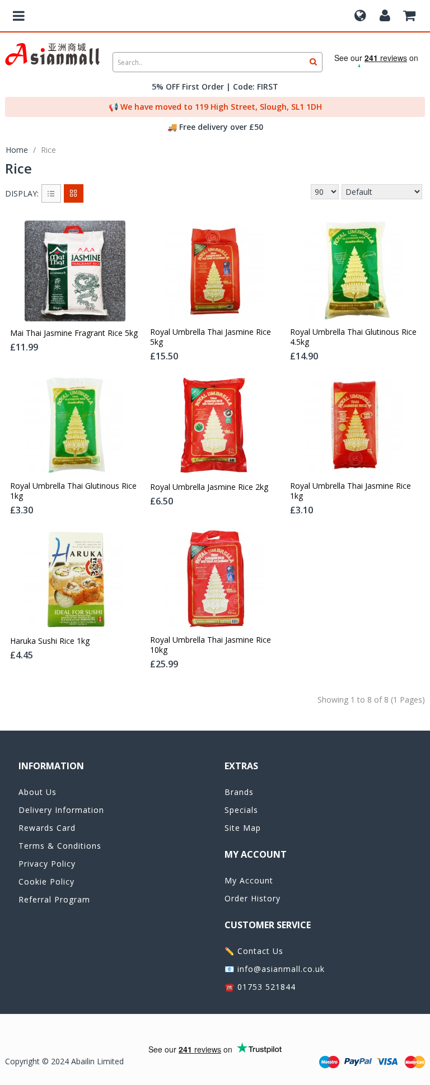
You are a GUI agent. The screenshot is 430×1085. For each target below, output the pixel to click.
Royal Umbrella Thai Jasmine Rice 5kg (210, 337)
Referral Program (54, 899)
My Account (249, 880)
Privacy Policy (47, 863)
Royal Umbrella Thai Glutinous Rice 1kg (73, 491)
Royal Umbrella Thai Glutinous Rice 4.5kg (353, 337)
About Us (37, 792)
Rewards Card (47, 827)
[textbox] (217, 62)
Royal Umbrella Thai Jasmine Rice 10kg (210, 645)
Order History (253, 898)
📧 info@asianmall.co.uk (275, 969)
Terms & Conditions (59, 845)
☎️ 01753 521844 (260, 986)
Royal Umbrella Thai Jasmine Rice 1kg (350, 491)
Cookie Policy (46, 881)
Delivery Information (61, 810)
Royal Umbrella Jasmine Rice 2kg (209, 487)
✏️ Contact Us (254, 951)
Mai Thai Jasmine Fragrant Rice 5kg (74, 333)
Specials (241, 810)
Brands (239, 792)
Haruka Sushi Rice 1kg (50, 641)
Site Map (243, 827)
